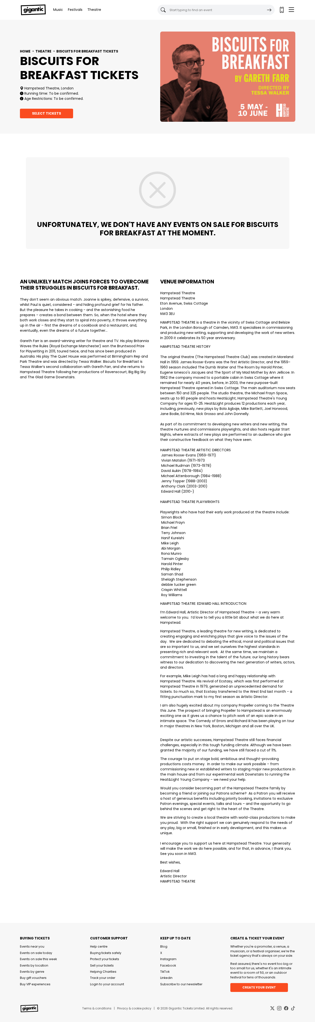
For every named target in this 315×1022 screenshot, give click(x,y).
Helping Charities (103, 972)
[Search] (269, 10)
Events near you (32, 946)
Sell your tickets (102, 965)
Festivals (75, 9)
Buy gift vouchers (33, 978)
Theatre (94, 9)
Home (25, 51)
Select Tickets (46, 113)
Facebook (168, 965)
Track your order (102, 978)
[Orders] (281, 10)
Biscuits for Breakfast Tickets (87, 51)
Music (58, 9)
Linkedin (166, 978)
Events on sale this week (38, 959)
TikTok (165, 972)
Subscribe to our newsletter (181, 984)
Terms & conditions (96, 1008)
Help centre (99, 946)
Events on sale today (36, 953)
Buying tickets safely (105, 953)
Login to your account (107, 984)
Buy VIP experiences (35, 984)
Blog (163, 946)
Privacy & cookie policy (134, 1008)
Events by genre (32, 972)
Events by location (34, 965)
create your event (259, 987)
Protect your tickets (104, 959)
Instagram (168, 959)
